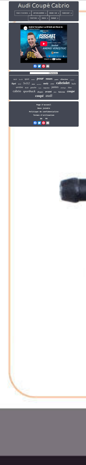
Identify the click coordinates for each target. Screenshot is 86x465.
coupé (39, 96)
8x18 (26, 88)
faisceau (61, 92)
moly (45, 83)
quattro (56, 79)
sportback (29, 91)
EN (41, 119)
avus (33, 84)
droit (19, 84)
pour (40, 78)
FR (46, 119)
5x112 (26, 83)
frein (55, 92)
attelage (63, 88)
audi (49, 96)
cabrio (17, 91)
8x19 (15, 79)
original (72, 79)
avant (48, 91)
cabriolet (63, 83)
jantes (55, 87)
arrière (19, 87)
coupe (71, 91)
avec (52, 84)
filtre (70, 87)
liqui (14, 83)
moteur (33, 79)
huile (74, 83)
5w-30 (21, 79)
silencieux (64, 79)
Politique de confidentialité (43, 112)
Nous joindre (43, 108)
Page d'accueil (43, 105)
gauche (33, 87)
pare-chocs (39, 84)
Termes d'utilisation (43, 115)
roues (49, 78)
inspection (46, 88)
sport (27, 79)
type (39, 88)
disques (40, 92)
